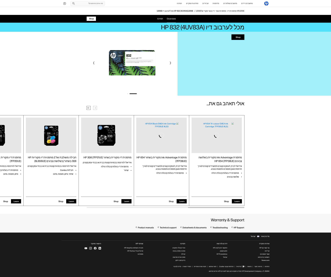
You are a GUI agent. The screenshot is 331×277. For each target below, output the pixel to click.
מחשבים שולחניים (230, 3)
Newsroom (265, 260)
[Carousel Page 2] (131, 93)
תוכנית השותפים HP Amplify (133, 248)
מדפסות (216, 3)
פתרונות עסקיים (192, 3)
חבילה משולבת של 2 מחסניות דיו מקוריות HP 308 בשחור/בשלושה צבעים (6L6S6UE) (52, 159)
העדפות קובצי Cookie (226, 266)
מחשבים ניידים (247, 3)
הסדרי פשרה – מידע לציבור (182, 266)
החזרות (267, 266)
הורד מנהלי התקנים (178, 248)
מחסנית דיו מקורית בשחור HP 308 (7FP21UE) (107, 157)
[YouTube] (86, 248)
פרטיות (238, 266)
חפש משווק (223, 251)
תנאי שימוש (212, 266)
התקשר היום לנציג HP (220, 248)
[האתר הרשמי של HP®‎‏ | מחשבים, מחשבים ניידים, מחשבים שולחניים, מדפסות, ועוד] (266, 3)
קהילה (183, 254)
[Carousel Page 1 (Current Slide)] (136, 93)
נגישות (249, 266)
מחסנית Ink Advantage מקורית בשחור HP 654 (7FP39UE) (162, 159)
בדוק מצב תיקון (180, 260)
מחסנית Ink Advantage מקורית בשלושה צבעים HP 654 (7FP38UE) (220, 159)
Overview (171, 18)
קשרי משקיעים (264, 254)
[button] (170, 63)
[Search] (73, 3)
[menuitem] (247, 3)
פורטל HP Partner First (135, 251)
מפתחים (140, 254)
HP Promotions (222, 254)
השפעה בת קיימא (263, 257)
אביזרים (205, 3)
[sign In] (65, 3)
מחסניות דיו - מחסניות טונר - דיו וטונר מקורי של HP (220, 11)
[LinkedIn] (100, 248)
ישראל (225, 257)
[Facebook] (95, 248)
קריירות (267, 251)
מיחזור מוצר (258, 266)
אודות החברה (264, 244)
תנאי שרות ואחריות (199, 266)
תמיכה (179, 3)
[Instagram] (90, 248)
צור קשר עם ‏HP (264, 248)
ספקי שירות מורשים (179, 257)
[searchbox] (89, 3)
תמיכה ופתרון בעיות (179, 251)
